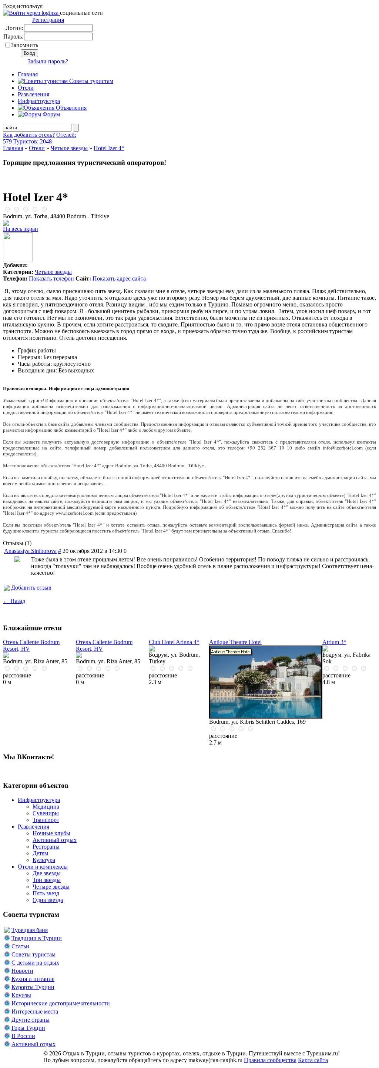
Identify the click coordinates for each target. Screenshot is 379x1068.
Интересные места (34, 1011)
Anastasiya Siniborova (30, 551)
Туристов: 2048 (32, 141)
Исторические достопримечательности (60, 1003)
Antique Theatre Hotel (235, 642)
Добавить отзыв (31, 587)
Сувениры (46, 813)
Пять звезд (46, 893)
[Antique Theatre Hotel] (265, 716)
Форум (50, 114)
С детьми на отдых (35, 962)
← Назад (14, 601)
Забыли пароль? (48, 61)
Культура (44, 860)
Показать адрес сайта (119, 278)
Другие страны (30, 1019)
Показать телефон (51, 278)
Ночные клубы (51, 833)
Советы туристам (90, 81)
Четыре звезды (69, 148)
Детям (40, 853)
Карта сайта (313, 1060)
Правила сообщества (270, 1060)
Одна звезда (48, 900)
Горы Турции (28, 1028)
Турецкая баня (29, 930)
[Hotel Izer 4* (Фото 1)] (18, 260)
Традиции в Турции (36, 938)
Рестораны (46, 846)
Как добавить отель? (29, 135)
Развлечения (33, 94)
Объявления (70, 108)
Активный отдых (55, 840)
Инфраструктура (39, 101)
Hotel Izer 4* (109, 148)
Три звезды (47, 880)
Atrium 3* (334, 642)
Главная (13, 148)
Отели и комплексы (43, 866)
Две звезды (47, 873)
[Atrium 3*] (325, 649)
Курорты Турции (32, 987)
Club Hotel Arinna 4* (174, 642)
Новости (22, 971)
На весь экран (20, 229)
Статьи (20, 946)
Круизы (21, 995)
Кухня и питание (32, 979)
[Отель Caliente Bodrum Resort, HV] (6, 656)
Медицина (46, 806)
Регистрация (48, 20)
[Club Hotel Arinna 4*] (152, 649)
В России (23, 1036)
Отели (26, 87)
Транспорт (46, 820)
